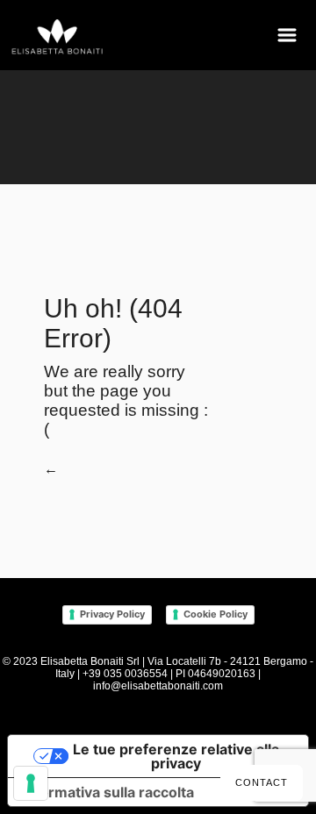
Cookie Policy (215, 614)
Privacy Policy (112, 614)
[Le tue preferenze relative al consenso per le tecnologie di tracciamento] (30, 783)
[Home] (58, 37)
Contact (261, 782)
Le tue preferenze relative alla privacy (176, 756)
